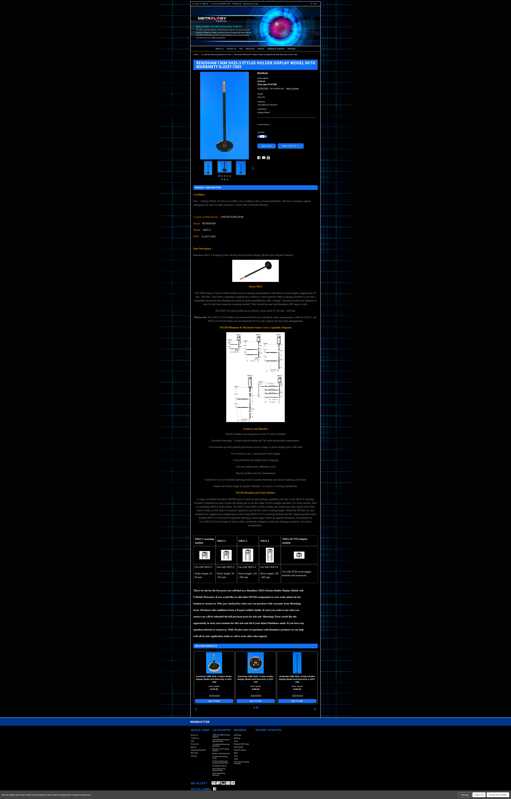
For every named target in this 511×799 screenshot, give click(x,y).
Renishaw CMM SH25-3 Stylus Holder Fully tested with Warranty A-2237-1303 (255, 679)
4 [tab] (227, 176)
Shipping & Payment (276, 48)
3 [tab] (225, 176)
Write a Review (292, 88)
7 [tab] (225, 179)
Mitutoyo (237, 738)
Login (197, 4)
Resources (250, 48)
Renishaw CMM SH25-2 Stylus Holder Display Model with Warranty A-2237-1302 (297, 679)
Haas (236, 759)
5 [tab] (230, 176)
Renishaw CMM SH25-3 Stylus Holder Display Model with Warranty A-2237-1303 (265, 54)
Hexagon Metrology (241, 744)
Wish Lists (237, 4)
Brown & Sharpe (240, 750)
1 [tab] (219, 176)
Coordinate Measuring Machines (220, 745)
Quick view (214, 663)
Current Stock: (263, 124)
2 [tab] (222, 176)
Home (195, 54)
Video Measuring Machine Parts (218, 770)
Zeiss (236, 741)
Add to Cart (214, 701)
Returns (261, 48)
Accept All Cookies (498, 794)
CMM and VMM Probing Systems (221, 736)
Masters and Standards (221, 753)
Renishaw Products (219, 766)
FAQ (241, 48)
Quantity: (261, 132)
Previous (196, 168)
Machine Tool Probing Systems (220, 750)
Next (253, 168)
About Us (220, 48)
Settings (465, 794)
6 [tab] (222, 179)
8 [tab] (227, 179)
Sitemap (194, 756)
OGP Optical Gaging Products (241, 763)
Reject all (479, 794)
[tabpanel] (208, 168)
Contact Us (231, 48)
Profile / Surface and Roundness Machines (220, 762)
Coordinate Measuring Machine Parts (216, 54)
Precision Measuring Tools (220, 757)
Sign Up (205, 4)
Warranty (291, 48)
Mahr (236, 753)
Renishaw (237, 735)
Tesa (236, 756)
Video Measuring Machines (218, 774)
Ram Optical (238, 747)
